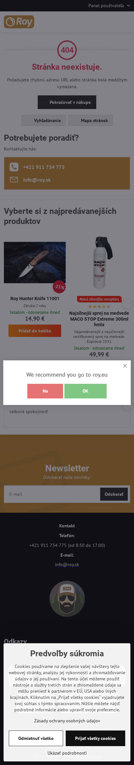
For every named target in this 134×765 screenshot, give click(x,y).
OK (85, 391)
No (45, 391)
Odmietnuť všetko (36, 738)
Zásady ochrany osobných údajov (67, 721)
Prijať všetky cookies (95, 738)
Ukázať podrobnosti (67, 753)
